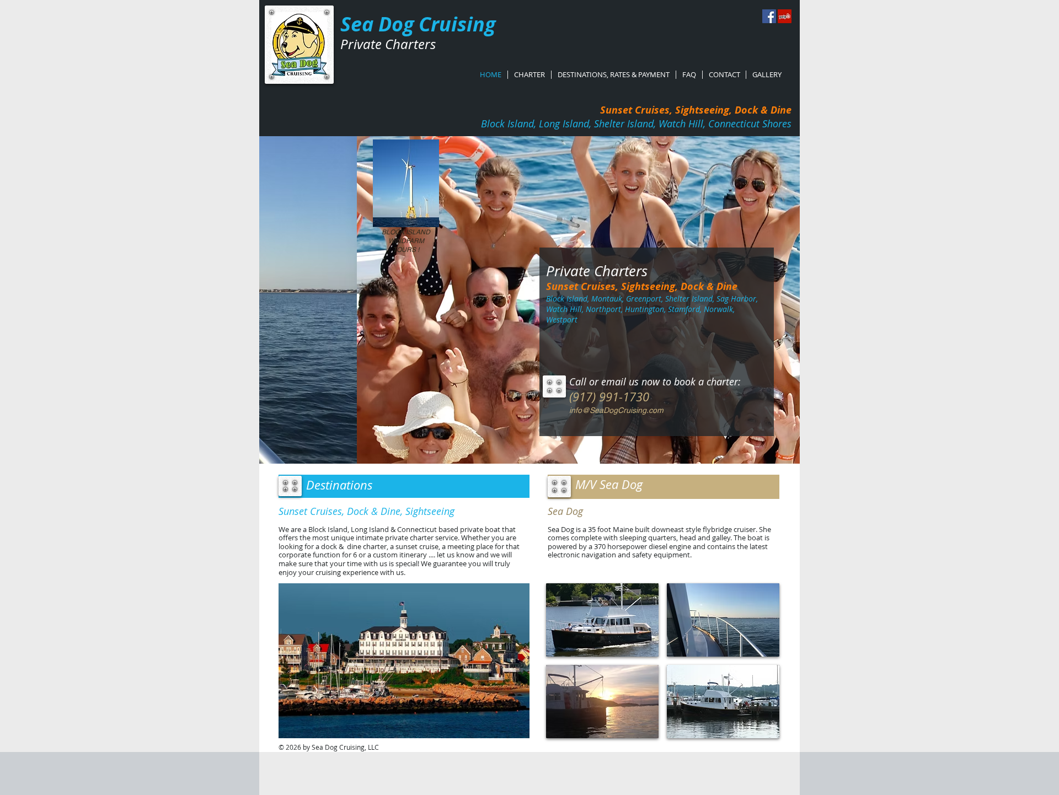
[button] (404, 660)
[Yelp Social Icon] (784, 16)
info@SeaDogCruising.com (616, 410)
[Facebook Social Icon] (769, 16)
